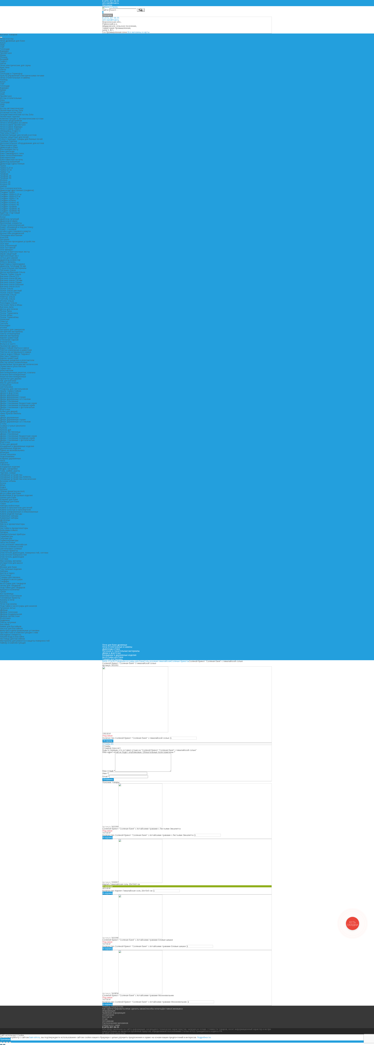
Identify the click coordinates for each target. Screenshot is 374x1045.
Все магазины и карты (138, 32)
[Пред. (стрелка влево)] (1, 1044)
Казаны (3, 601)
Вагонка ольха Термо (11, 282)
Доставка (166, 1008)
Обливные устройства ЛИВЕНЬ (15, 476)
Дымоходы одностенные (12, 163)
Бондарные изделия (10, 466)
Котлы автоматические (12, 108)
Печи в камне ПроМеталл (13, 124)
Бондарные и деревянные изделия (17, 446)
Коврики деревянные (10, 458)
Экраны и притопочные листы (15, 251)
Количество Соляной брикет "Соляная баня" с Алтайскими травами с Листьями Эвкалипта (147, 835)
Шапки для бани (8, 497)
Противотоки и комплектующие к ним (19, 632)
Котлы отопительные (11, 98)
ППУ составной (7, 247)
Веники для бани (8, 567)
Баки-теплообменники (11, 155)
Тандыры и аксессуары (11, 579)
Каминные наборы (9, 515)
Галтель (4, 323)
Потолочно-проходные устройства (17, 241)
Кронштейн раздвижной (12, 233)
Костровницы (6, 593)
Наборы (4, 571)
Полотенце (5, 575)
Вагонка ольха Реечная (12, 284)
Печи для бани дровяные (114, 644)
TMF (2, 46)
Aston (3, 42)
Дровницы (5, 519)
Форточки (5, 409)
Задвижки (5, 620)
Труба (3, 165)
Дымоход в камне (9, 221)
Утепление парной (9, 339)
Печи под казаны (8, 603)
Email (105, 776)
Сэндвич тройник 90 (10, 210)
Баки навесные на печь (11, 159)
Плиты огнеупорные (10, 333)
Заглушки (4, 239)
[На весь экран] (7, 1042)
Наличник (4, 319)
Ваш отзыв (108, 770)
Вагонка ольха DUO (10, 286)
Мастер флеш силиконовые (13, 362)
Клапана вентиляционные (13, 374)
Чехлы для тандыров (10, 585)
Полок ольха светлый (11, 290)
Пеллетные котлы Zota (11, 110)
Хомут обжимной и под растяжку (16, 227)
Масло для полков (9, 382)
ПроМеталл (6, 53)
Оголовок (5, 214)
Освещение (5, 384)
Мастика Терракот (9, 356)
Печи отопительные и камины (15, 77)
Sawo (2, 71)
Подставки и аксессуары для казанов (18, 605)
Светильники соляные (11, 548)
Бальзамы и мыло (9, 530)
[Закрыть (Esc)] (1, 1042)
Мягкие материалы (9, 335)
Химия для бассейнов (10, 626)
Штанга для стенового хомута (15, 231)
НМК (2, 44)
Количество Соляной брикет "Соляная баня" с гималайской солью (136, 738)
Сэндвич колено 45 (9, 202)
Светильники (6, 386)
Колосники (5, 618)
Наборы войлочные (10, 505)
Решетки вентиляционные (13, 376)
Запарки (4, 532)
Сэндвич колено (8, 200)
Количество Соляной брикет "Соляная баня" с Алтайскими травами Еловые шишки (144, 946)
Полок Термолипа (9, 313)
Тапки (3, 503)
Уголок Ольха (7, 300)
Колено (3, 180)
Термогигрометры (9, 540)
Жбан (2, 485)
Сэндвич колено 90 (9, 204)
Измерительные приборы (12, 534)
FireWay (4, 79)
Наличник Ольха (8, 294)
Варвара (4, 51)
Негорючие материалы (11, 331)
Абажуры (4, 452)
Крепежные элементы (11, 223)
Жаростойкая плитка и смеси (14, 347)
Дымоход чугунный (9, 218)
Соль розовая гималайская (13, 544)
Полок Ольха (6, 288)
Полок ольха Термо (10, 292)
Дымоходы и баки (9, 147)
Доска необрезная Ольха (12, 272)
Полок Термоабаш (9, 317)
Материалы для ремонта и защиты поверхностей (25, 640)
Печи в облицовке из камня (13, 122)
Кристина (4, 67)
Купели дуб (5, 429)
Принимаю (5, 1039)
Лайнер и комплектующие (13, 642)
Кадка (3, 487)
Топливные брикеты (10, 597)
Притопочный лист (9, 255)
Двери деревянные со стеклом (15, 399)
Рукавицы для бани (9, 501)
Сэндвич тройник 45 (10, 208)
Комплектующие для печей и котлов (18, 135)
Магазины (107, 5)
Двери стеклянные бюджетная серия (18, 403)
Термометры (6, 536)
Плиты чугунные (8, 622)
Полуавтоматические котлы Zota (16, 114)
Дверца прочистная (10, 616)
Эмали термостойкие (10, 390)
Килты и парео (7, 573)
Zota (2, 100)
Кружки (3, 489)
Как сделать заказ (136, 1008)
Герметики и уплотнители (13, 366)
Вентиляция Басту (9, 149)
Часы (2, 460)
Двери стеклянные (9, 401)
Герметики (5, 368)
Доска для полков (9, 309)
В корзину (108, 741)
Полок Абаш (6, 315)
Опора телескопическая (12, 225)
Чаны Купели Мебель (10, 413)
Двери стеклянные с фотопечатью (17, 407)
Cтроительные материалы (13, 268)
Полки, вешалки (8, 454)
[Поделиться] (4, 1042)
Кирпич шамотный (9, 337)
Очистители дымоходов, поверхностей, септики (24, 552)
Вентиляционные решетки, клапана (17, 372)
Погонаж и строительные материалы (121, 651)
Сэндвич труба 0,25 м (10, 194)
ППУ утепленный (8, 245)
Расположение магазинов (115, 1023)
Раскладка (5, 325)
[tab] (187, 744)
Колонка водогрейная (11, 120)
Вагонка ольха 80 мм (10, 278)
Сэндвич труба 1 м (9, 198)
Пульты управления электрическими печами (22, 75)
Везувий (4, 59)
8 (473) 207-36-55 (110, 17)
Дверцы (4, 610)
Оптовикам (108, 1021)
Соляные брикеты (9, 550)
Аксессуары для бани (10, 493)
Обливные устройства (11, 474)
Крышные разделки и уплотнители (17, 360)
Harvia (3, 63)
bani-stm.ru (34, 1037)
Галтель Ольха (7, 298)
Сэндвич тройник (8, 206)
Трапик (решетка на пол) (12, 491)
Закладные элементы (10, 634)
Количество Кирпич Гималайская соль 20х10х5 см (127, 890)
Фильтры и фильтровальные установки (19, 630)
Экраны (3, 522)
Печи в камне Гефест (10, 128)
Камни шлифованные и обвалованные (19, 511)
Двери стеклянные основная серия (17, 405)
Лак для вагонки (8, 380)
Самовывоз (177, 1008)
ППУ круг (4, 243)
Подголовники (7, 456)
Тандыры (4, 581)
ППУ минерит (6, 249)
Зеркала (4, 462)
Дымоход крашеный (10, 161)
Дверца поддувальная (11, 614)
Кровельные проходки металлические (19, 364)
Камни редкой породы (11, 513)
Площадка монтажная (11, 235)
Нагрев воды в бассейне (12, 636)
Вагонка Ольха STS (9, 276)
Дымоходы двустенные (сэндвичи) (17, 190)
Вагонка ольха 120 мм (11, 280)
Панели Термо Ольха (10, 274)
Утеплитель (6, 341)
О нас (105, 1019)
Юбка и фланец (7, 261)
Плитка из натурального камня (15, 352)
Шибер (3, 186)
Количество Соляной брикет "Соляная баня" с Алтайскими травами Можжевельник (144, 1001)
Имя (105, 773)
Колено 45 (5, 182)
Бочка (3, 483)
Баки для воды (7, 151)
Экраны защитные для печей (14, 137)
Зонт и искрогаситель (11, 188)
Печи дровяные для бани (12, 40)
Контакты (107, 15)
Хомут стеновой (8, 229)
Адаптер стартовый (10, 212)
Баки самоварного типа (12, 153)
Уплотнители (6, 370)
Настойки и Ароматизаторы (14, 528)
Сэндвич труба (7, 192)
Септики (4, 558)
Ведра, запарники (9, 468)
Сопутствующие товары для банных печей (21, 139)
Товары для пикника (10, 577)
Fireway (3, 57)
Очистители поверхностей (13, 554)
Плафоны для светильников (14, 388)
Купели (3, 427)
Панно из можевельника (12, 450)
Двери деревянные (9, 395)
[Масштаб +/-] (10, 1042)
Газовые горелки (8, 141)
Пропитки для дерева (10, 378)
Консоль (4, 237)
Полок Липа (6, 311)
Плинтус (4, 321)
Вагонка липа (6, 307)
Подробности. (204, 1037)
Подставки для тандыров (12, 587)
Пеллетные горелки (10, 116)
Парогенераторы (8, 145)
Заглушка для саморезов (12, 329)
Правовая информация (113, 1012)
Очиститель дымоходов (12, 556)
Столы (3, 423)
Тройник (4, 173)
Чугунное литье (7, 608)
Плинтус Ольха (7, 296)
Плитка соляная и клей (11, 546)
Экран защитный (8, 253)
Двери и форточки (9, 393)
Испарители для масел (11, 562)
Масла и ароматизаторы (12, 524)
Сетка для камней (9, 257)
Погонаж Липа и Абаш (11, 304)
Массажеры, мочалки (10, 560)
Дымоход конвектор (10, 259)
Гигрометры (6, 538)
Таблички (4, 464)
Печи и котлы (6, 38)
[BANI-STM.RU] (110, 7)
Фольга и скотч (7, 343)
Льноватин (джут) (9, 345)
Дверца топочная (9, 612)
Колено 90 (5, 184)
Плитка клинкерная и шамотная (16, 350)
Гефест (3, 61)
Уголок (3, 327)
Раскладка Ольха (8, 302)
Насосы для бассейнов (11, 628)
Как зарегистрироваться (114, 1008)
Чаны (2, 415)
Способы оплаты (153, 1008)
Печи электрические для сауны (15, 65)
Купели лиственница (10, 431)
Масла (3, 526)
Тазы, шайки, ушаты (10, 470)
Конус (3, 216)
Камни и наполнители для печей (16, 507)
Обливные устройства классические (18, 479)
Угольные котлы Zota (10, 112)
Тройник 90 (5, 178)
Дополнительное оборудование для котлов (22, 143)
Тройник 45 (5, 175)
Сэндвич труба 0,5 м (10, 196)
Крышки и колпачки (9, 589)
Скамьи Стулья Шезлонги (12, 425)
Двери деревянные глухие (13, 397)
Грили (3, 591)
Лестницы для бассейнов (12, 638)
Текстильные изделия (11, 569)
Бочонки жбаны (8, 481)
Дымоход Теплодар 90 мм (13, 266)
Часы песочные (7, 542)
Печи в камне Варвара (11, 126)
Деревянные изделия (10, 448)
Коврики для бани (9, 499)
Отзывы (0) (107, 743)
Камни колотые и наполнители (15, 509)
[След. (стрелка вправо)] (4, 1044)
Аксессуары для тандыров (13, 583)
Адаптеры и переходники (12, 264)
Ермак (3, 55)
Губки (3, 565)
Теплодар (5, 49)
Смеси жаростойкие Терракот (15, 354)
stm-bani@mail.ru (110, 3)
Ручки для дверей (8, 411)
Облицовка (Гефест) (10, 130)
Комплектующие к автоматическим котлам (21, 118)
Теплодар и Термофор (11, 73)
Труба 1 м (5, 171)
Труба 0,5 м (6, 169)
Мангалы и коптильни (11, 595)
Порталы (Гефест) (9, 132)
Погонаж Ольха (8, 270)
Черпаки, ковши (8, 472)
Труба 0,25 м (6, 167)
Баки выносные (7, 157)
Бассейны (4, 624)
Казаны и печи (7, 599)
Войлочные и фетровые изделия (16, 495)
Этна (2, 92)
